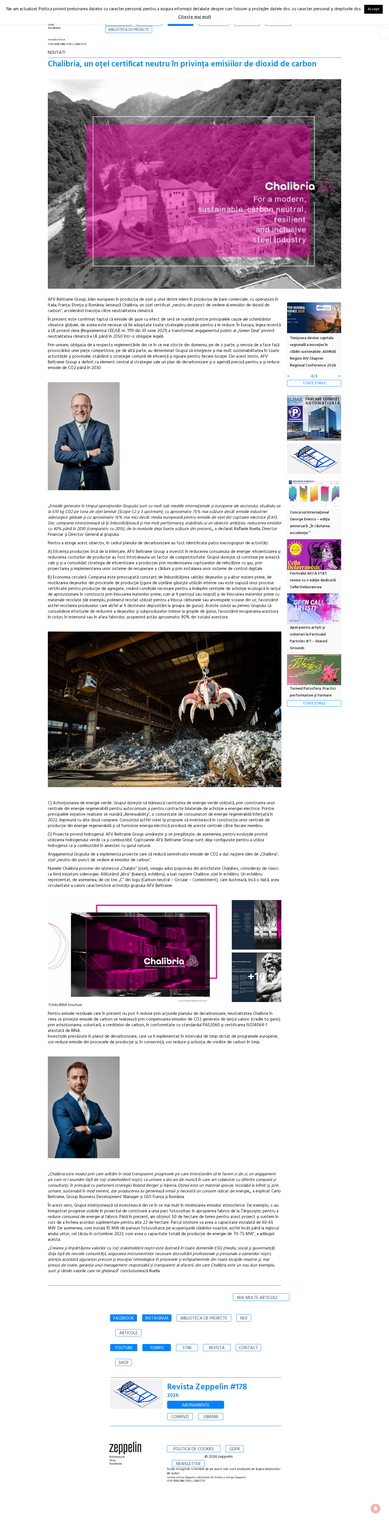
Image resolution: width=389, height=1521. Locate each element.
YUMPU (156, 1348)
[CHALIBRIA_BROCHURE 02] (138, 951)
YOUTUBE (124, 1348)
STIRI (187, 1348)
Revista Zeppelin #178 (207, 1387)
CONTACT (248, 1348)
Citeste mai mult (194, 17)
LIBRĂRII (211, 1417)
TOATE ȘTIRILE (314, 383)
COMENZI (180, 1417)
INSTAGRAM (156, 1318)
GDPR (235, 1449)
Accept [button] (373, 9)
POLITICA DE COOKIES (193, 1449)
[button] (384, 33)
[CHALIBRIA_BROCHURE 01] (256, 925)
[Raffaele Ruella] (164, 489)
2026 (173, 1395)
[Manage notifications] (375, 1508)
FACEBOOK (123, 1318)
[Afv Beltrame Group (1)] (164, 786)
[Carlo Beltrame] (164, 1157)
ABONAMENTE (195, 1405)
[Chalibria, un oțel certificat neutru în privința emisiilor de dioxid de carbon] (194, 185)
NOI (243, 1318)
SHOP (123, 1362)
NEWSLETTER (188, 1464)
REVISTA (217, 1348)
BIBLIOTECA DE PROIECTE (204, 1318)
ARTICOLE (128, 1333)
